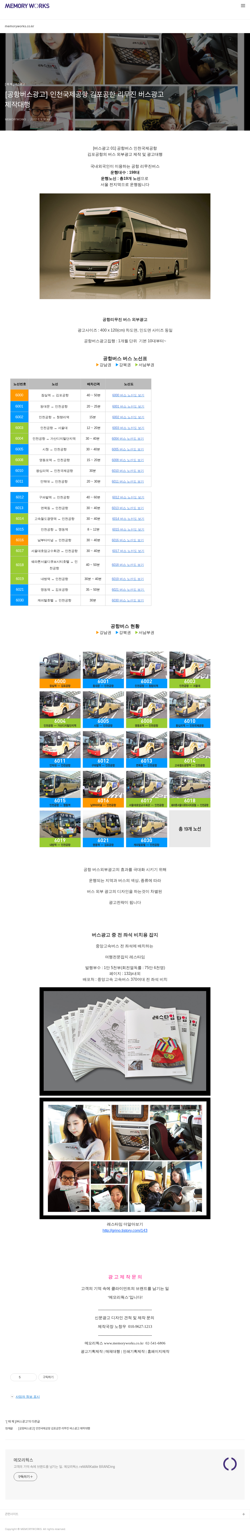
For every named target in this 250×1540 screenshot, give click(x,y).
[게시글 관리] (31, 1377)
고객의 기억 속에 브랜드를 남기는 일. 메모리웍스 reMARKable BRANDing (64, 1467)
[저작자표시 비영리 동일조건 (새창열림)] (64, 1377)
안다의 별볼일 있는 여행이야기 (23, 1530)
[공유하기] (25, 1377)
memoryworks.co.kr (19, 26)
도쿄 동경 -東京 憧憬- (19, 1522)
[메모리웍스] (27, 6)
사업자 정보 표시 (28, 1396)
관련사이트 (11, 1514)
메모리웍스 (23, 1460)
